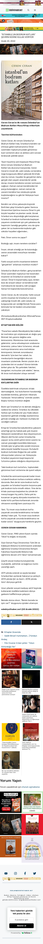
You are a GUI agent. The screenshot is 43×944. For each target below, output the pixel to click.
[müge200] (11, 812)
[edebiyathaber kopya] (21, 22)
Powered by (16, 933)
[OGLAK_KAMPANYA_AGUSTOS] (32, 834)
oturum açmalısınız (31, 787)
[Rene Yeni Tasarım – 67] (32, 862)
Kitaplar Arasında (12, 632)
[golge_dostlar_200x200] (32, 668)
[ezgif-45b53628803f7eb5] (21, 17)
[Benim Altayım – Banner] (11, 856)
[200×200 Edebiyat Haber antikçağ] (11, 834)
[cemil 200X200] (32, 812)
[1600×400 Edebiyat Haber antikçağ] (21, 54)
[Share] (11, 622)
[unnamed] (11, 668)
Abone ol (21, 926)
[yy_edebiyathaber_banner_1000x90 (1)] (21, 617)
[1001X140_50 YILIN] (21, 5)
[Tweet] (31, 622)
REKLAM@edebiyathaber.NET (21, 890)
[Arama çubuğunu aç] (28, 10)
